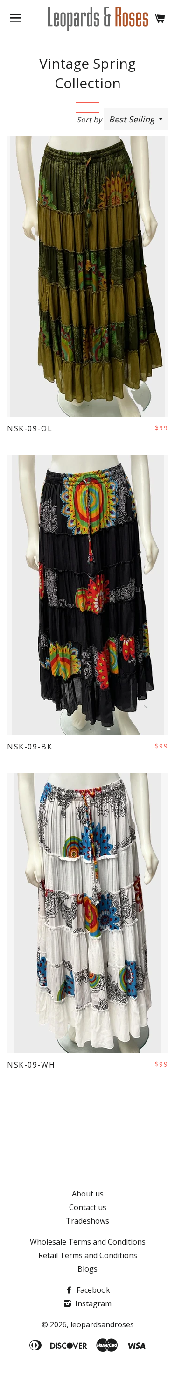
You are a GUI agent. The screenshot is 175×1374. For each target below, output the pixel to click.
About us (88, 1194)
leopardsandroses (102, 1324)
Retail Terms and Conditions (87, 1255)
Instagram (92, 1303)
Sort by (89, 119)
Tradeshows (87, 1221)
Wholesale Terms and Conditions (88, 1242)
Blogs (87, 1269)
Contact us (87, 1207)
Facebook (92, 1290)
